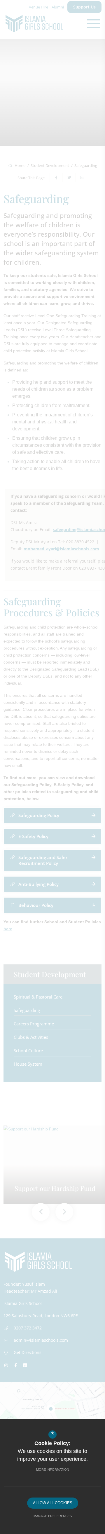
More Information (52, 1469)
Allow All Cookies (52, 1503)
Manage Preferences (53, 1516)
